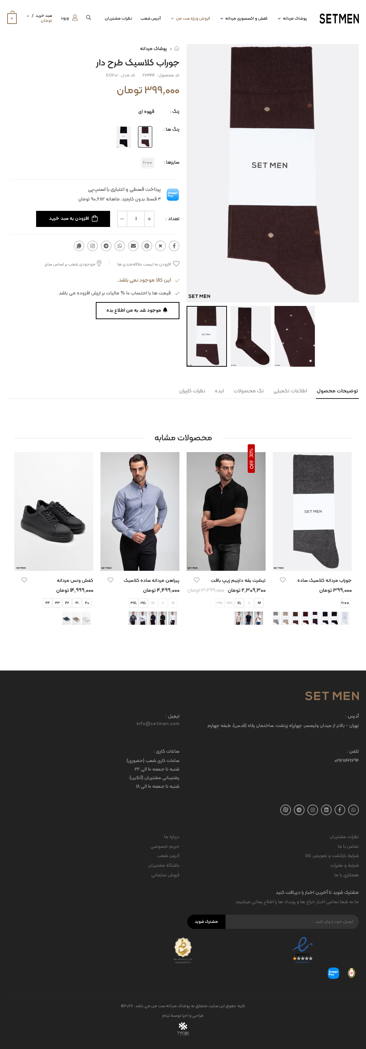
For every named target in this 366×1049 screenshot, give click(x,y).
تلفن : (353, 752)
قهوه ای (146, 111)
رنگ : (174, 111)
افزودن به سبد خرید (69, 218)
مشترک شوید (206, 922)
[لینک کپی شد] (79, 246)
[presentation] (346, 545)
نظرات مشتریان (118, 18)
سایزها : (171, 162)
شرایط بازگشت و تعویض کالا (332, 856)
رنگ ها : (171, 129)
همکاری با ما (346, 875)
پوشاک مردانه (295, 18)
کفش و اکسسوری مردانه (246, 18)
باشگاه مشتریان (163, 865)
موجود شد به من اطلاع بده (134, 310)
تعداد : (172, 219)
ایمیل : (172, 717)
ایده (219, 391)
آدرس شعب (150, 18)
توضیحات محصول (337, 391)
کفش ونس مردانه (75, 580)
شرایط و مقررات (344, 865)
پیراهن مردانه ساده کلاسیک (151, 580)
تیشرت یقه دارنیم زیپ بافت (238, 580)
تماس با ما (348, 846)
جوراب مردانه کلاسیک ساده (324, 580)
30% (251, 452)
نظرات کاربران (192, 391)
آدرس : (352, 717)
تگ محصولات (248, 391)
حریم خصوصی (164, 846)
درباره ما (171, 837)
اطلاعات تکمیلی (290, 391)
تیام (166, 1016)
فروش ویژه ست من (193, 18)
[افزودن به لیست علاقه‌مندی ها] (283, 580)
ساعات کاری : (166, 752)
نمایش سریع (312, 562)
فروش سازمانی (165, 875)
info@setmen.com (158, 724)
